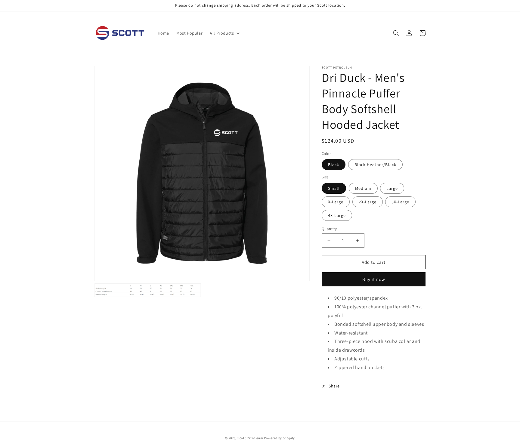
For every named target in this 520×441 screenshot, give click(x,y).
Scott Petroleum (250, 438)
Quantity (329, 228)
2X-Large (367, 202)
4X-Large (337, 215)
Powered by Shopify (279, 438)
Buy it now (373, 279)
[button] (224, 33)
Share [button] (334, 386)
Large (392, 188)
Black (333, 164)
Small (334, 188)
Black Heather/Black (375, 164)
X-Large (335, 202)
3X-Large (400, 202)
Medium (363, 188)
